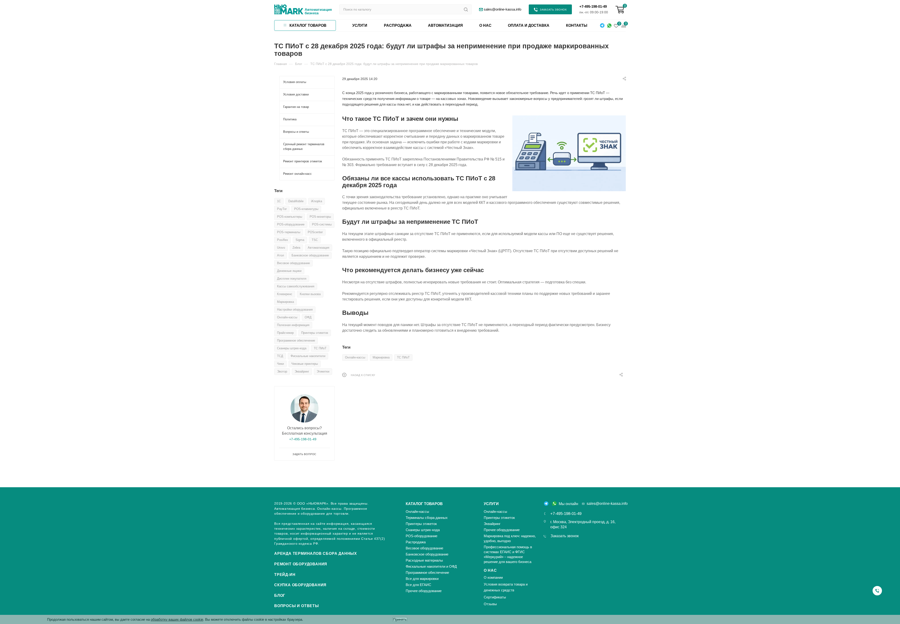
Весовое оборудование (293, 263)
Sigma (300, 240)
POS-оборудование (290, 224)
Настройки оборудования (295, 309)
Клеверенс (284, 294)
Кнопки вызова (310, 294)
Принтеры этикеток (314, 333)
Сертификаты (495, 597)
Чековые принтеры (304, 363)
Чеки (280, 363)
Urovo (281, 247)
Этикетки (323, 371)
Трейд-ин (284, 575)
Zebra (296, 247)
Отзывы (490, 604)
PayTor (282, 209)
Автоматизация (318, 247)
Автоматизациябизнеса (318, 11)
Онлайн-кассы (355, 357)
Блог (279, 595)
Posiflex (282, 240)
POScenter (315, 232)
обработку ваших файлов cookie (177, 619)
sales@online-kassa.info (607, 504)
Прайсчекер (285, 333)
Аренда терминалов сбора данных (315, 554)
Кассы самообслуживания (295, 286)
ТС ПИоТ (403, 357)
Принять (400, 619)
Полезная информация (293, 325)
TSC (315, 240)
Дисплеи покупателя (291, 278)
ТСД (280, 356)
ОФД (308, 317)
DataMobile (296, 201)
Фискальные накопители (308, 356)
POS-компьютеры (289, 216)
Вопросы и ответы (296, 606)
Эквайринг (302, 371)
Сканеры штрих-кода (291, 348)
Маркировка (381, 357)
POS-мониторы (320, 216)
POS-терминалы (288, 232)
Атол (280, 255)
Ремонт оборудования (300, 564)
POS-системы (322, 224)
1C (279, 201)
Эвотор (282, 371)
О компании (493, 577)
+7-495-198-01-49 (593, 6)
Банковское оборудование (310, 255)
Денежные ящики (289, 271)
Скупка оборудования (300, 585)
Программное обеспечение (296, 340)
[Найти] (466, 9)
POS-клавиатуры (306, 209)
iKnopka (316, 201)
